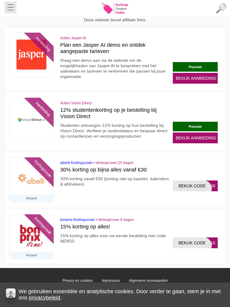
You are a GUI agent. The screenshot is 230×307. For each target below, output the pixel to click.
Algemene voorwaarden (148, 281)
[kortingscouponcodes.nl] (115, 8)
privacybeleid (44, 298)
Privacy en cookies (77, 281)
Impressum (111, 281)
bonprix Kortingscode (77, 220)
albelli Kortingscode (76, 163)
